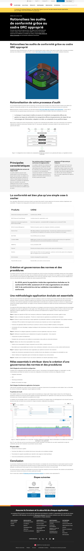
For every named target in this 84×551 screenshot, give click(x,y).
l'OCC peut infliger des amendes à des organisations (51, 109)
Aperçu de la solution (16, 15)
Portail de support (40, 523)
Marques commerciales (20, 547)
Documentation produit (28, 521)
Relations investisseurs (67, 529)
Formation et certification (29, 531)
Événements (64, 532)
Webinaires (26, 529)
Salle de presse (65, 534)
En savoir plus (36, 10)
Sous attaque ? (69, 1)
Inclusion (64, 527)
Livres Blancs (26, 523)
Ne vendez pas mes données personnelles (58, 547)
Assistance (53, 1)
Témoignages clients (28, 527)
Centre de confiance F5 (67, 523)
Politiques (28, 547)
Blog (63, 531)
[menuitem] (30, 1)
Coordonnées (65, 521)
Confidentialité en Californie (43, 547)
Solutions (13, 525)
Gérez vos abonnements (42, 521)
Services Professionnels (41, 525)
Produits (12, 523)
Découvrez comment (40, 515)
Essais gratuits (14, 521)
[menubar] (42, 1)
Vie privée (34, 547)
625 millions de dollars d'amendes (43, 52)
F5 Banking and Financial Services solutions (33, 473)
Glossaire (25, 525)
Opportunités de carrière (67, 525)
